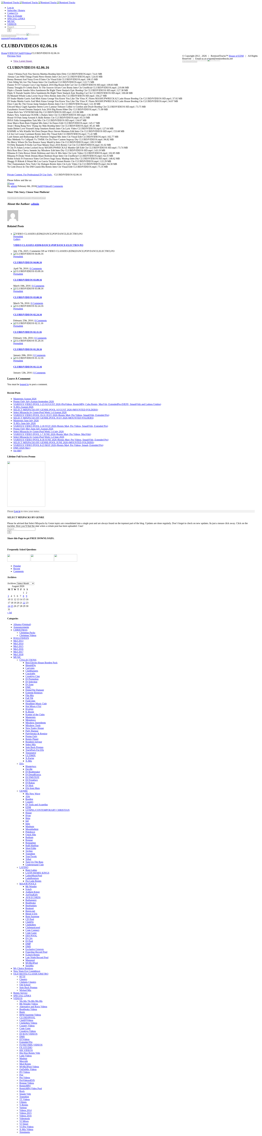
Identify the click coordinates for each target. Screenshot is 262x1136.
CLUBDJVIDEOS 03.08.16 (27, 297)
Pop (21, 1075)
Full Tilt (29, 698)
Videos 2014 (25, 1110)
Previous (11, 56)
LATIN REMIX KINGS (37, 873)
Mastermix (30, 717)
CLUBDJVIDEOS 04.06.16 (27, 262)
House (28, 812)
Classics (23, 979)
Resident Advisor (33, 742)
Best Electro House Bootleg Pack (41, 662)
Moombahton (31, 829)
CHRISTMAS (20, 630)
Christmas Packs (27, 632)
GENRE (23, 791)
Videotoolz (24, 1118)
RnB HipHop (32, 845)
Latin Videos (25, 1055)
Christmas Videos (27, 635)
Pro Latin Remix (33, 881)
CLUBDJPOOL (27, 1017)
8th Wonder (31, 886)
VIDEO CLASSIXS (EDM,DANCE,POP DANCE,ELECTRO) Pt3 (48, 245)
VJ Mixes (24, 1121)
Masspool (30, 960)
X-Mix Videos (26, 1129)
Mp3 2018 (18, 654)
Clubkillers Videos (28, 1023)
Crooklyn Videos (27, 1031)
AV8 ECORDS (32, 897)
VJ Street (23, 1124)
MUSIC (17, 657)
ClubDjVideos (43, 186)
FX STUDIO (25, 1047)
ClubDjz (29, 922)
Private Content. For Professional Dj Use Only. (29, 174)
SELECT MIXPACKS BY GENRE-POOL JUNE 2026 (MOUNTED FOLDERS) (53, 442)
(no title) (17, 450)
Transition (30, 853)
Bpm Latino (31, 870)
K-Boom (29, 711)
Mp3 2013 (18, 641)
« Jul (9, 612)
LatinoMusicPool (33, 875)
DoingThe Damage (34, 690)
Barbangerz (31, 900)
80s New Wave (32, 793)
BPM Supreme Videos (30, 1014)
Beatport (29, 908)
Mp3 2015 (18, 646)
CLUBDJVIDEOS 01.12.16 (27, 366)
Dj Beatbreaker (32, 772)
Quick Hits (30, 834)
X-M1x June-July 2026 (24, 423)
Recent (16, 568)
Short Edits (30, 848)
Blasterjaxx (30, 766)
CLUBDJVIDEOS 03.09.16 (27, 280)
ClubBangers (31, 671)
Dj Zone (29, 684)
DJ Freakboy (31, 780)
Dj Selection (31, 681)
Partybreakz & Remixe (36, 733)
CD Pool (29, 919)
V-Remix (23, 1105)
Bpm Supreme (32, 916)
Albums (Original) (22, 624)
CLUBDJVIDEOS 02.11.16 (27, 332)
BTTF (22, 976)
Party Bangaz (31, 731)
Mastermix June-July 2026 (26, 420)
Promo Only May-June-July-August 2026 (33, 428)
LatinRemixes (32, 878)
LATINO (23, 867)
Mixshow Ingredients (35, 722)
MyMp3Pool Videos (29, 1066)
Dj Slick (29, 785)
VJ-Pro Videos (26, 1126)
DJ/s (21, 763)
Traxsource (30, 752)
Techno (29, 851)
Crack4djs (30, 673)
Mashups (29, 826)
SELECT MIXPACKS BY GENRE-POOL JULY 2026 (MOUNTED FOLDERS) (53, 418)
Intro (27, 823)
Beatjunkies (31, 905)
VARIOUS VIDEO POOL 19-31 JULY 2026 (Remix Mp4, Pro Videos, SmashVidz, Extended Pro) (61, 415)
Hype (28, 815)
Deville (28, 769)
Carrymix (30, 668)
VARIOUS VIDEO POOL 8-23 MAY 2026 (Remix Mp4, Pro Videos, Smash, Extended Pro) (58, 445)
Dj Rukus (30, 782)
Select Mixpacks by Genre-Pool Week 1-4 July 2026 (38, 431)
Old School (24, 984)
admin (14, 186)
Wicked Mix (25, 990)
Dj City (29, 938)
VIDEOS (17, 998)
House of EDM (236, 56)
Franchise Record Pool (36, 952)
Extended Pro (25, 1042)
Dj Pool (29, 941)
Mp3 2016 (18, 649)
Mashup (23, 1058)
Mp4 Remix (25, 1064)
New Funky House (34, 728)
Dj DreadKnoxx (33, 774)
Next (18, 56)
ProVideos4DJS (27, 1080)
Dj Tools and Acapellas (36, 804)
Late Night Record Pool (36, 957)
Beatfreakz (30, 903)
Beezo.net (30, 911)
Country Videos (27, 1025)
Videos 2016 (25, 1115)
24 (9, 606)
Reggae (29, 840)
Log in (17, 511)
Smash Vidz (25, 1094)
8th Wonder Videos (28, 1004)
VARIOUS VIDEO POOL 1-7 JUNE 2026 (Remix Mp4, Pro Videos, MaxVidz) (52, 434)
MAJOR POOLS (27, 883)
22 (24, 602)
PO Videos (24, 1072)
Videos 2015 (25, 1113)
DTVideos (24, 1039)
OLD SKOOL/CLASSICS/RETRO (30, 974)
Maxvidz (23, 1061)
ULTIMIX (30, 755)
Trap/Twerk (31, 856)
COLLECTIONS (27, 660)
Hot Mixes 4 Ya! (33, 706)
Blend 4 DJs (31, 913)
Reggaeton (30, 842)
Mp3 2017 (18, 651)
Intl (27, 821)
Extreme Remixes (33, 692)
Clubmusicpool (32, 927)
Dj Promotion (32, 679)
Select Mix (30, 744)
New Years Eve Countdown (26, 971)
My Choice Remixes (23, 968)
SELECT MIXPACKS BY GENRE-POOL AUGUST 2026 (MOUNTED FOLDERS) (55, 409)
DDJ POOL (31, 935)
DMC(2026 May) (21, 448)
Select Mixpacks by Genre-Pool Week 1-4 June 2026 (38, 437)
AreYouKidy (31, 894)
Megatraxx (30, 720)
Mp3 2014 (18, 643)
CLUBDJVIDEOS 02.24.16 (27, 314)
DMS (28, 946)
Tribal (28, 859)
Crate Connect (32, 930)
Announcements (21, 627)
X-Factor (29, 758)
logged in (24, 384)
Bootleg (29, 799)
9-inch (28, 889)
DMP (28, 943)
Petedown (30, 832)
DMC (28, 687)
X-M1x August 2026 (23, 407)
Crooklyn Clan (32, 676)
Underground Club (34, 864)
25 (12, 606)
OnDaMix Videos (28, 1069)
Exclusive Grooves (34, 949)
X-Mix (28, 761)
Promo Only (31, 736)
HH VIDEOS (26, 1050)
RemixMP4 (24, 1085)
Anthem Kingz (32, 892)
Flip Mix (29, 695)
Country (29, 802)
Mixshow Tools (32, 725)
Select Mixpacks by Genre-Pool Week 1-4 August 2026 (40, 412)
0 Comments (57, 186)
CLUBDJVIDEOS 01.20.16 (27, 349)
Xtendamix (24, 1132)
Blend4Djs (30, 665)
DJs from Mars (32, 788)
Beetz (22, 1012)
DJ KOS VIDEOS (28, 1034)
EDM (28, 807)
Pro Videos (24, 1077)
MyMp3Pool (31, 963)
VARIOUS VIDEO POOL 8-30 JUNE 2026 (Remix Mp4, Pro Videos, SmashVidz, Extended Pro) (60, 439)
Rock (22, 1091)
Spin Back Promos (34, 747)
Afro (27, 796)
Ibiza (27, 818)
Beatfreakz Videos (28, 1009)
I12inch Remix (32, 954)
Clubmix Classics (27, 982)
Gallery (16, 239)
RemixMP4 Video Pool (30, 1088)
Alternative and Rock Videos (33, 1006)
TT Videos (24, 1099)
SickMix (29, 965)
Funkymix (30, 701)
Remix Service (20, 993)
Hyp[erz (29, 709)
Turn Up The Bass (34, 862)
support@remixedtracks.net (14, 38)
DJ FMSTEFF (32, 777)
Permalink (18, 236)
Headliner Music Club (36, 703)
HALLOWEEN (21, 638)
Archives (11, 583)
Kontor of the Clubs (35, 714)
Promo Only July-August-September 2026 (33, 401)
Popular (17, 566)
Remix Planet (31, 739)
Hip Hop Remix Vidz (29, 1053)
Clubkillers (30, 924)
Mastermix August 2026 (24, 398)
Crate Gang (31, 933)
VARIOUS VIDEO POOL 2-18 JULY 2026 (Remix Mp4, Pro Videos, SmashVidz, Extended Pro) (60, 426)
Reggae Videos (26, 1083)
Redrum (29, 837)
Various (23, 1107)
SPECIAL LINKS (22, 995)
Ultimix (23, 1102)
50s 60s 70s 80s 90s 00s (30, 1001)
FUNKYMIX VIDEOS (30, 1044)
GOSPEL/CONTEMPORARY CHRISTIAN (47, 810)
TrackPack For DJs (34, 750)
